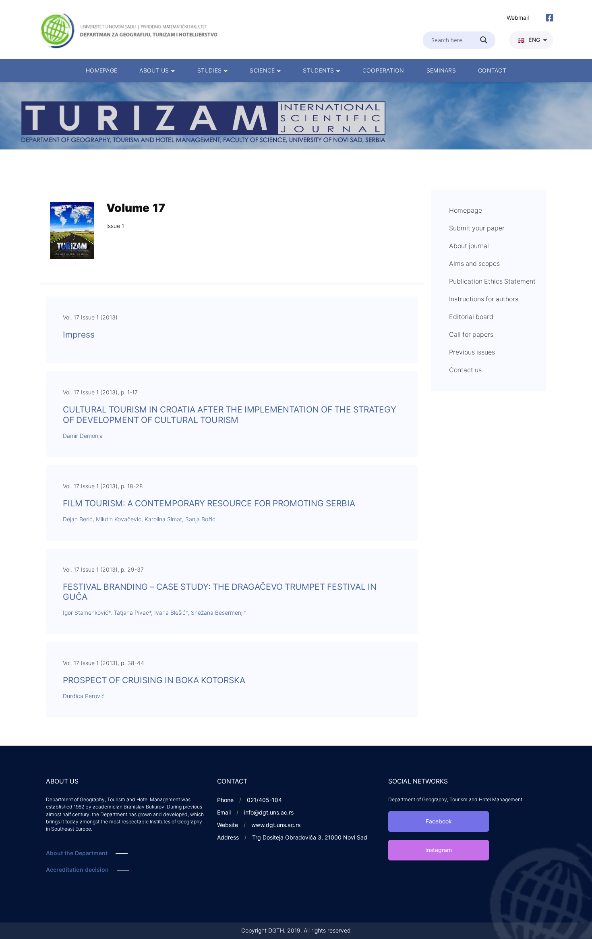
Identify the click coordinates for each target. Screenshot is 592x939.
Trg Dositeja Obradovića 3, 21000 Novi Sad (309, 838)
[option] (296, 115)
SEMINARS (441, 71)
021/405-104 (264, 800)
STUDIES (209, 71)
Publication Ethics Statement (492, 281)
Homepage (465, 210)
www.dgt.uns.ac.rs (275, 825)
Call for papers (471, 334)
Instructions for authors (483, 299)
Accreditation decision (77, 870)
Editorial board (471, 317)
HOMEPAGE (101, 71)
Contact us (465, 370)
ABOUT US (154, 71)
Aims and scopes (474, 263)
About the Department (77, 853)
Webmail (518, 18)
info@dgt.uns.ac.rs (269, 813)
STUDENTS (318, 71)
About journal (469, 246)
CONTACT (492, 71)
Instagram (438, 850)
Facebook (439, 821)
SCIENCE (262, 71)
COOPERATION (383, 71)
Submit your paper (477, 228)
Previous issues (472, 352)
